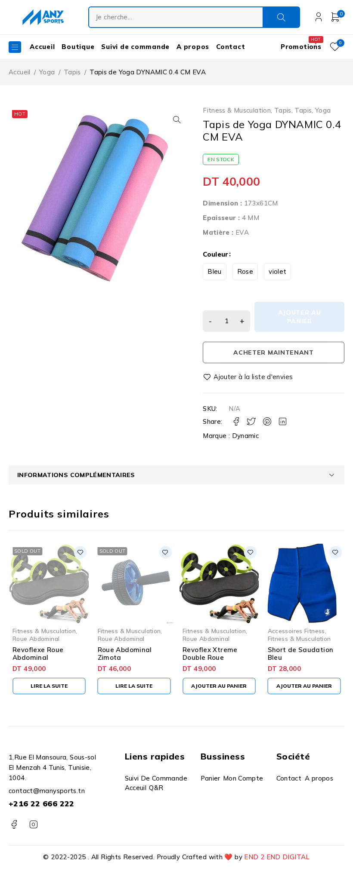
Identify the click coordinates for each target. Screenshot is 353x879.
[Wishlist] (248, 377)
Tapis (72, 72)
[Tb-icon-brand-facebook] (14, 824)
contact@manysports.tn (47, 791)
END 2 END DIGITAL (277, 857)
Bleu (214, 271)
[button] (177, 119)
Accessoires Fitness (296, 630)
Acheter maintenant (273, 352)
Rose (245, 271)
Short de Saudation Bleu (301, 654)
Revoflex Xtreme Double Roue (210, 654)
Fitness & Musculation (237, 110)
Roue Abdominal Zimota (125, 654)
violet (277, 271)
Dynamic (245, 436)
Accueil (20, 72)
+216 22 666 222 (41, 804)
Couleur (216, 254)
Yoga (47, 72)
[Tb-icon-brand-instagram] (33, 824)
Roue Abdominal (35, 638)
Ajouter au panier (299, 317)
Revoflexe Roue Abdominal (37, 654)
